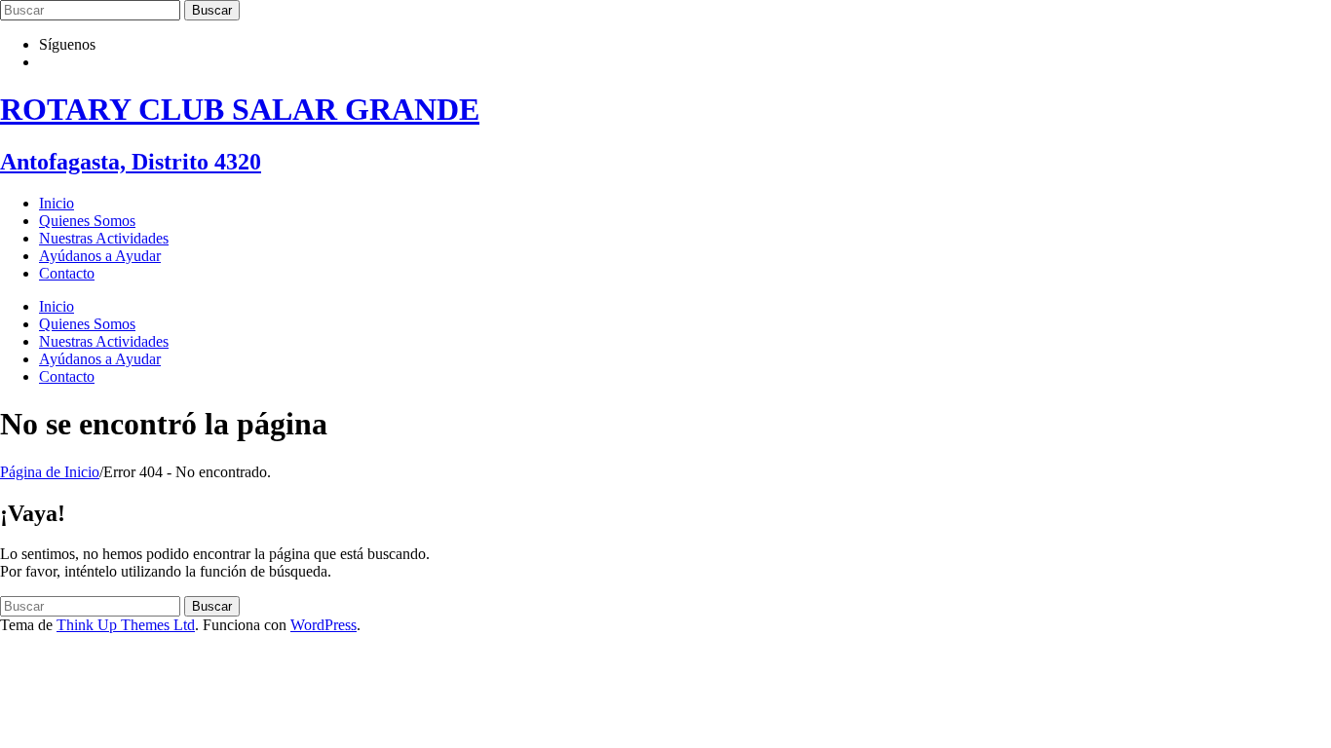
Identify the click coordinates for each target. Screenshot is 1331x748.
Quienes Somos (87, 220)
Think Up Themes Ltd (126, 625)
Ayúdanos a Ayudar (100, 255)
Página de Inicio (49, 472)
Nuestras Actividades (104, 238)
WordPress (323, 625)
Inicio (56, 203)
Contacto (67, 273)
